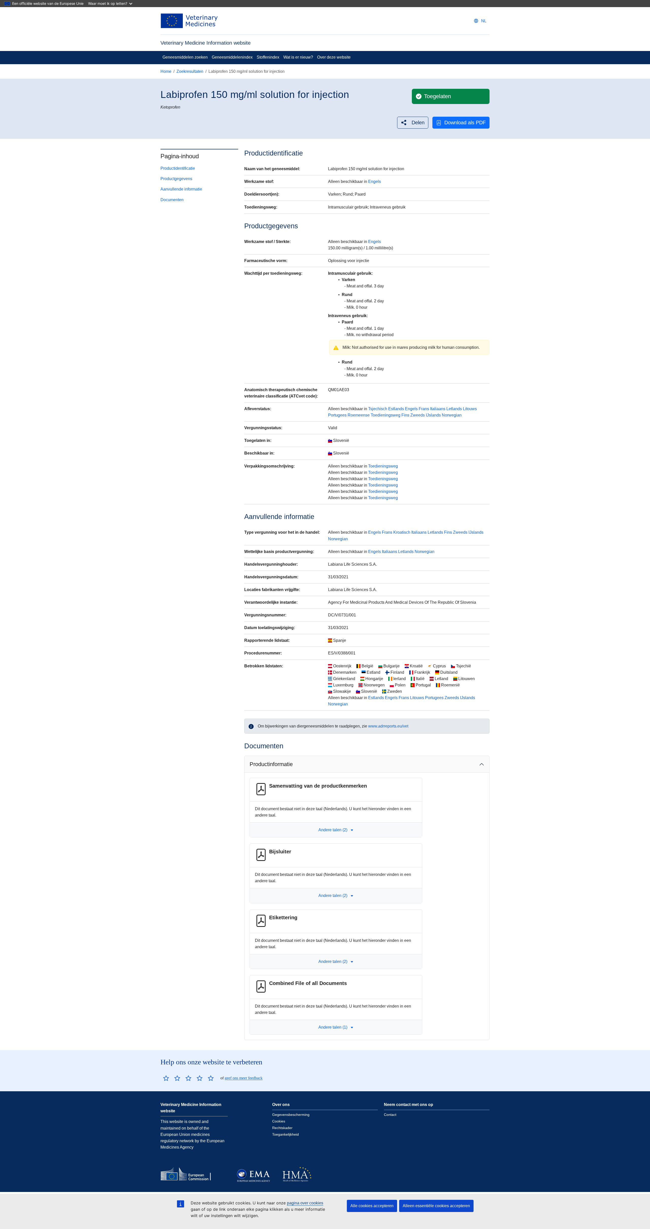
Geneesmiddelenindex (232, 57)
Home (165, 71)
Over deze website (334, 57)
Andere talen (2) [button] (332, 830)
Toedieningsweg (385, 415)
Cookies (278, 1121)
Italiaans (437, 409)
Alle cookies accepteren (372, 1206)
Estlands (396, 409)
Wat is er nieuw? (298, 57)
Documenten (172, 200)
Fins (405, 415)
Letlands (454, 409)
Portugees (337, 415)
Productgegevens (176, 179)
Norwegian (452, 415)
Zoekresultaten (189, 71)
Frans (424, 409)
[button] (412, 123)
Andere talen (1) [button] (332, 1027)
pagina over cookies (305, 1203)
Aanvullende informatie (181, 189)
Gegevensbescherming (291, 1115)
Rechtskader (282, 1128)
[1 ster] (166, 1078)
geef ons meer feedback (244, 1078)
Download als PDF (465, 122)
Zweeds (417, 415)
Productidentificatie (177, 168)
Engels (374, 181)
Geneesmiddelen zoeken (185, 57)
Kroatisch (401, 532)
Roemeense (359, 415)
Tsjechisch (377, 409)
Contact (390, 1115)
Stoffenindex (268, 57)
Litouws (470, 409)
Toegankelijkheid (285, 1134)
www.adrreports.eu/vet (388, 726)
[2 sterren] (171, 1078)
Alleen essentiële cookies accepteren (436, 1206)
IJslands (433, 415)
